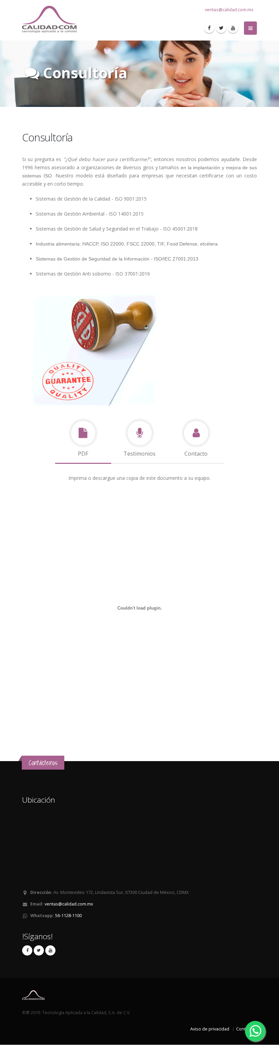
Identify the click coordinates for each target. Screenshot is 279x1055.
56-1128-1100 (68, 915)
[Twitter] (221, 28)
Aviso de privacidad (209, 1029)
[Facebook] (209, 28)
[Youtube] (233, 28)
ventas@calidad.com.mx (229, 10)
